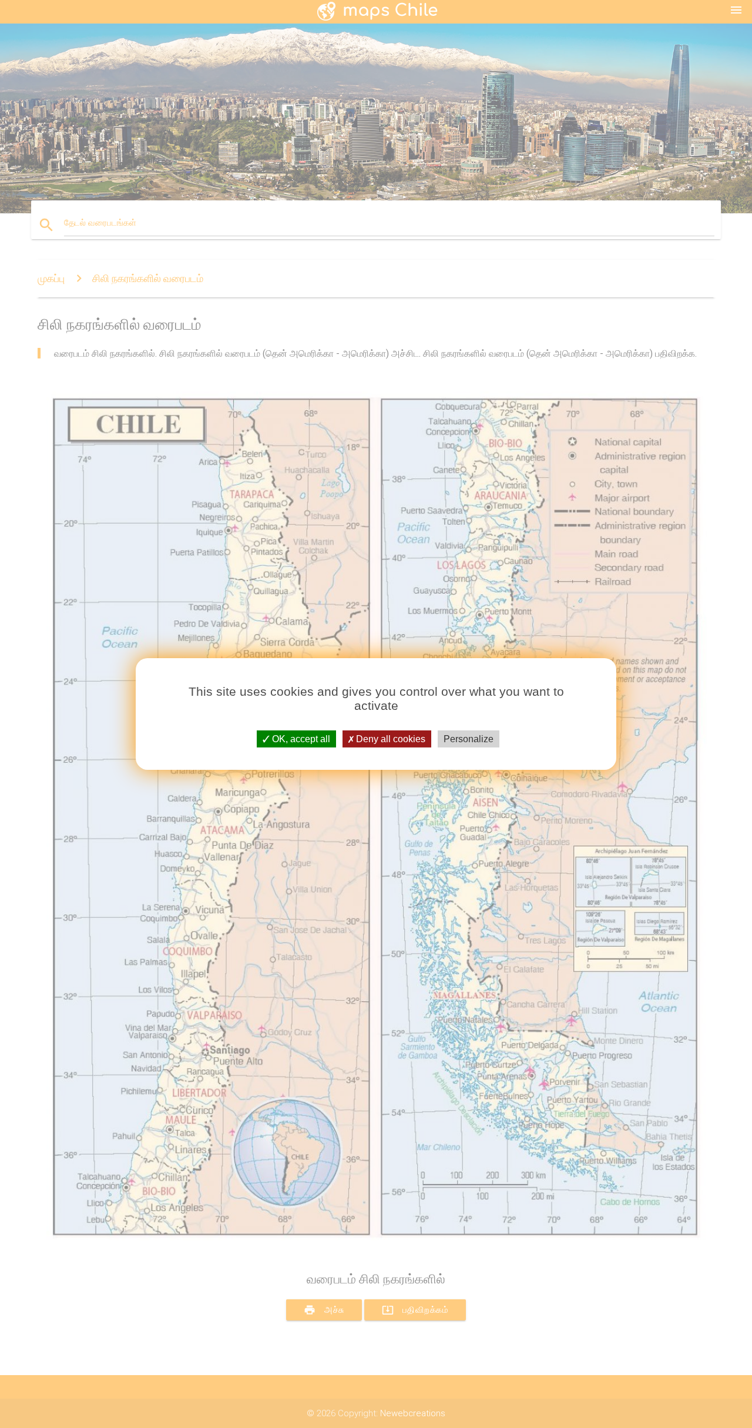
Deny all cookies (389, 739)
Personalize (469, 739)
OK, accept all (300, 739)
